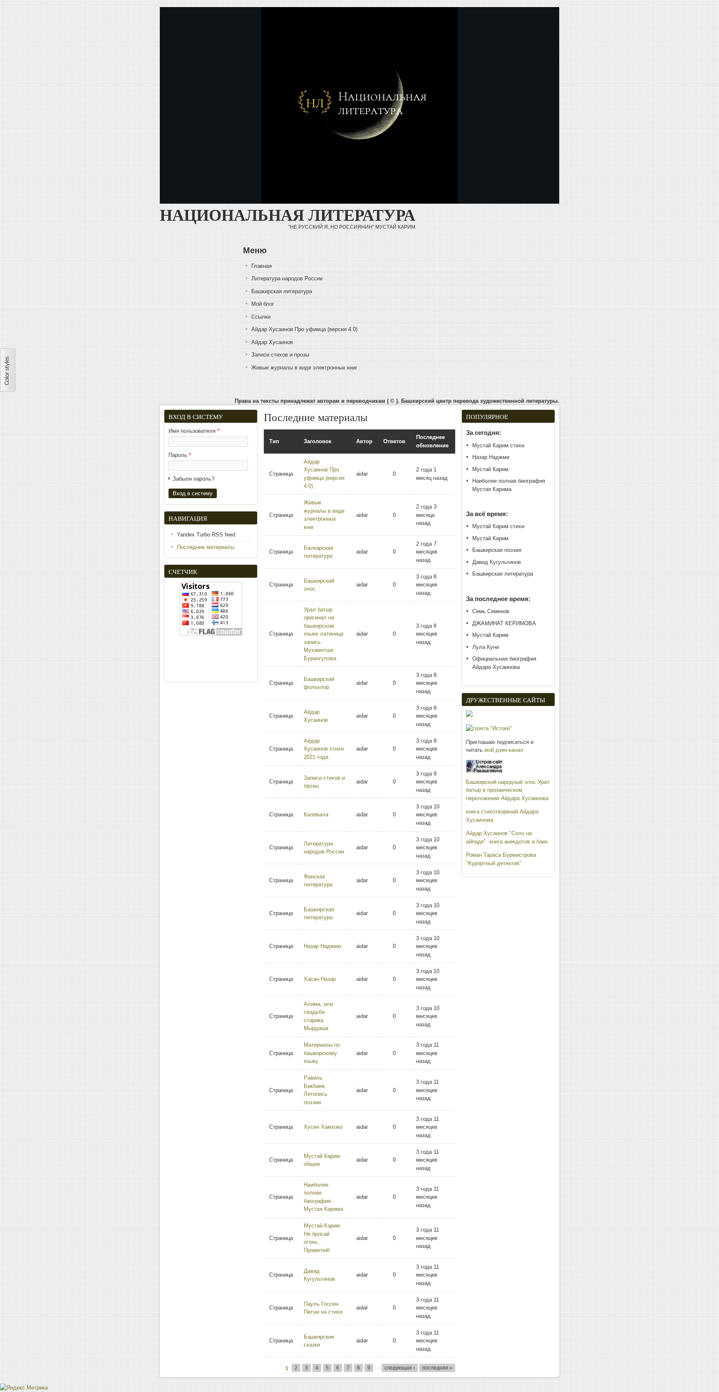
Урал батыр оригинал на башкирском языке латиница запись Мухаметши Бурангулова (323, 633)
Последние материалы (205, 547)
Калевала (316, 814)
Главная (261, 266)
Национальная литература (287, 213)
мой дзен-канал (504, 750)
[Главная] (359, 202)
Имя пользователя (194, 431)
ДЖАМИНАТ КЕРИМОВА (504, 623)
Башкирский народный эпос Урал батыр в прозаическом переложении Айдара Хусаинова (508, 790)
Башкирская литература (281, 291)
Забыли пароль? (193, 479)
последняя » (437, 1368)
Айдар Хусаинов (272, 342)
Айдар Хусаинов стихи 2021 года (324, 749)
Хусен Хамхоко (323, 1127)
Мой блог (262, 304)
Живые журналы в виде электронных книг (304, 367)
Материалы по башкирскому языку (322, 1053)
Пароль (180, 455)
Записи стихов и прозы (280, 355)
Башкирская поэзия (496, 550)
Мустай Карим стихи (498, 445)
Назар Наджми (322, 946)
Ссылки (260, 317)
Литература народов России (286, 278)
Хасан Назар (320, 979)
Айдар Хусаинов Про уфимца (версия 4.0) (304, 329)
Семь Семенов (490, 611)
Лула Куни (485, 647)
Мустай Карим (490, 469)
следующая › (399, 1368)
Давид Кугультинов (496, 562)
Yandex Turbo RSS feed (206, 534)
